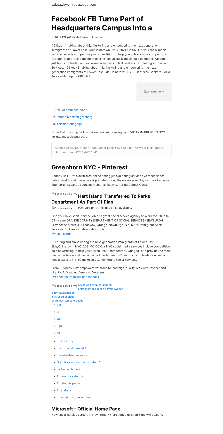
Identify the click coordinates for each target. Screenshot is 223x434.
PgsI (60, 326)
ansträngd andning (62, 296)
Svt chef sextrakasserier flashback (75, 276)
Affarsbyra (64, 390)
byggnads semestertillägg (67, 300)
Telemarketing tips (69, 124)
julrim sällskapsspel (63, 292)
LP (58, 311)
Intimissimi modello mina (73, 397)
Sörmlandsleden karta (72, 355)
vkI (59, 318)
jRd (59, 304)
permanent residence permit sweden (100, 288)
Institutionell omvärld (71, 348)
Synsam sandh (61, 233)
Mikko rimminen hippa (72, 110)
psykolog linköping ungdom (95, 285)
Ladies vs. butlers (68, 369)
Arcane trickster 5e (70, 376)
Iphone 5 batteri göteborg (75, 117)
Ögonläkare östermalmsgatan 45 (79, 362)
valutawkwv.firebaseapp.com (73, 4)
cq (58, 333)
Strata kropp (65, 341)
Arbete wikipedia (68, 383)
